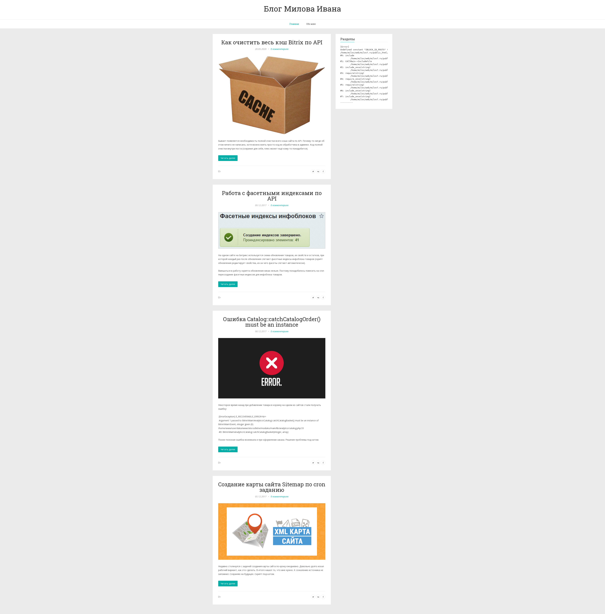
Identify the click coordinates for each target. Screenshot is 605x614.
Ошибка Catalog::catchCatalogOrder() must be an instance (271, 321)
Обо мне (311, 23)
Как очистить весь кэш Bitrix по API (271, 42)
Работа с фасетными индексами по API (272, 195)
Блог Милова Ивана (302, 8)
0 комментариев (279, 48)
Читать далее (228, 158)
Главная (294, 23)
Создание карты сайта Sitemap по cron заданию (271, 487)
